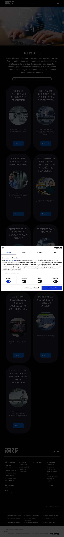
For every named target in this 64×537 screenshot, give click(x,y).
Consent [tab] (8, 252)
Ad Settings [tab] (40, 252)
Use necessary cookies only (31, 288)
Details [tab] (24, 252)
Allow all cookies (52, 288)
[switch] (24, 281)
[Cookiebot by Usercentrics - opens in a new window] (55, 248)
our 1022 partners (11, 260)
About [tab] (55, 252)
